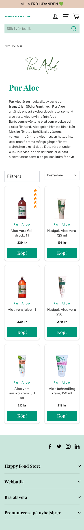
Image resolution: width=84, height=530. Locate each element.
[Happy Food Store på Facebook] (49, 446)
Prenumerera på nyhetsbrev (32, 512)
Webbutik (14, 481)
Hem (7, 45)
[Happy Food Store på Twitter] (58, 446)
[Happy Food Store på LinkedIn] (77, 446)
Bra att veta (15, 497)
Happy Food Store (22, 466)
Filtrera (14, 176)
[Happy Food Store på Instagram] (68, 446)
